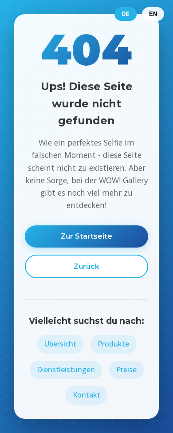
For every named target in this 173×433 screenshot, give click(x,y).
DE (126, 14)
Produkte (113, 344)
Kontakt (86, 395)
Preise (126, 369)
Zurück (86, 266)
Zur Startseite (86, 236)
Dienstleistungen (66, 369)
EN (153, 14)
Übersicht (60, 344)
